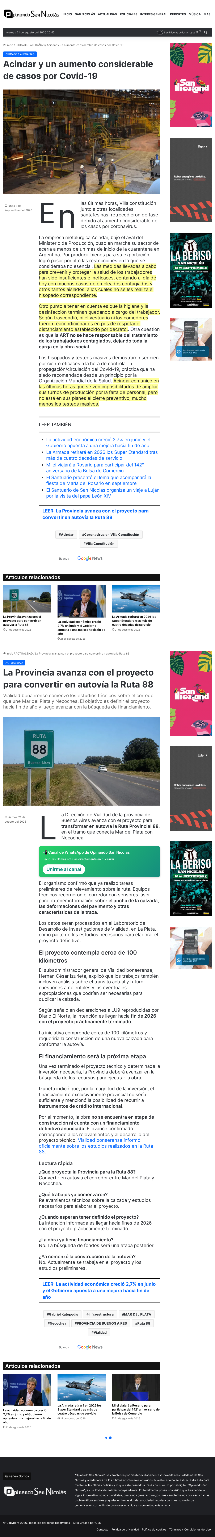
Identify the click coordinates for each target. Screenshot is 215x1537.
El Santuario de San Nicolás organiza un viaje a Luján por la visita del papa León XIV (103, 493)
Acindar (67, 534)
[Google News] (90, 558)
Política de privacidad (125, 1529)
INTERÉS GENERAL (153, 14)
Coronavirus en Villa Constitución (111, 534)
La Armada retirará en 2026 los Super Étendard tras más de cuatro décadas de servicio (102, 455)
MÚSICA (195, 14)
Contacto (103, 1529)
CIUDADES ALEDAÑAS (30, 45)
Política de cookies (154, 1529)
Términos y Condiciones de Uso (190, 1529)
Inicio (9, 45)
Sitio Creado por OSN (87, 1522)
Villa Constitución (100, 543)
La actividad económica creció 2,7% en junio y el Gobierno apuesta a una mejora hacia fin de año (98, 442)
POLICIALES (128, 14)
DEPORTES (178, 14)
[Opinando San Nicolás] (32, 14)
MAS (207, 14)
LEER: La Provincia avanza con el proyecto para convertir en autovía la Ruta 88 (95, 514)
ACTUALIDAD (107, 14)
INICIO (67, 14)
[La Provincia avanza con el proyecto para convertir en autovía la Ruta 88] (27, 598)
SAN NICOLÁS (85, 14)
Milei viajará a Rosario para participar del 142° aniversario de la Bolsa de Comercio (95, 467)
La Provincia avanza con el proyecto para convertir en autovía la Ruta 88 (22, 620)
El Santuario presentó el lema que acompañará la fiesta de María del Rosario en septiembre (98, 480)
